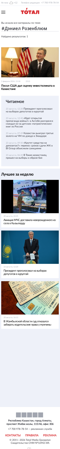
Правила (31, 435)
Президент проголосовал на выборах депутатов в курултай (25, 272)
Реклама (49, 435)
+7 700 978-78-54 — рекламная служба (30, 429)
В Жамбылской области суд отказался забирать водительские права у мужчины (27, 323)
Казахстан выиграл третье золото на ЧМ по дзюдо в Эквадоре (29, 134)
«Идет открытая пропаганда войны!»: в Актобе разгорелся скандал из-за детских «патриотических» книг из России (29, 122)
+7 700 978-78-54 (50, 3)
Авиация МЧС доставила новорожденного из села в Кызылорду (30, 222)
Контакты (13, 435)
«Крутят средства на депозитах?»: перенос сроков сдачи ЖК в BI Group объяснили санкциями (29, 146)
